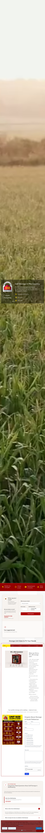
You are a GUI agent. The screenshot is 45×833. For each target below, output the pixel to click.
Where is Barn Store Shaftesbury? (12, 808)
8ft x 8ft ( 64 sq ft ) (29, 736)
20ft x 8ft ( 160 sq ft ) (29, 742)
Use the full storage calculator (8, 616)
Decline (4, 828)
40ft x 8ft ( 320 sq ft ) (29, 743)
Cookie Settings (12, 828)
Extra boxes (23, 606)
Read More (21, 825)
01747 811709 (8, 801)
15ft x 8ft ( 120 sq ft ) (29, 740)
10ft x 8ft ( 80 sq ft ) (29, 738)
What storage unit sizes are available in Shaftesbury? (16, 817)
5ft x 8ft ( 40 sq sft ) (29, 735)
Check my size (31, 613)
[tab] (6, 645)
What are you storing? (25, 601)
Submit (27, 773)
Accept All (39, 828)
